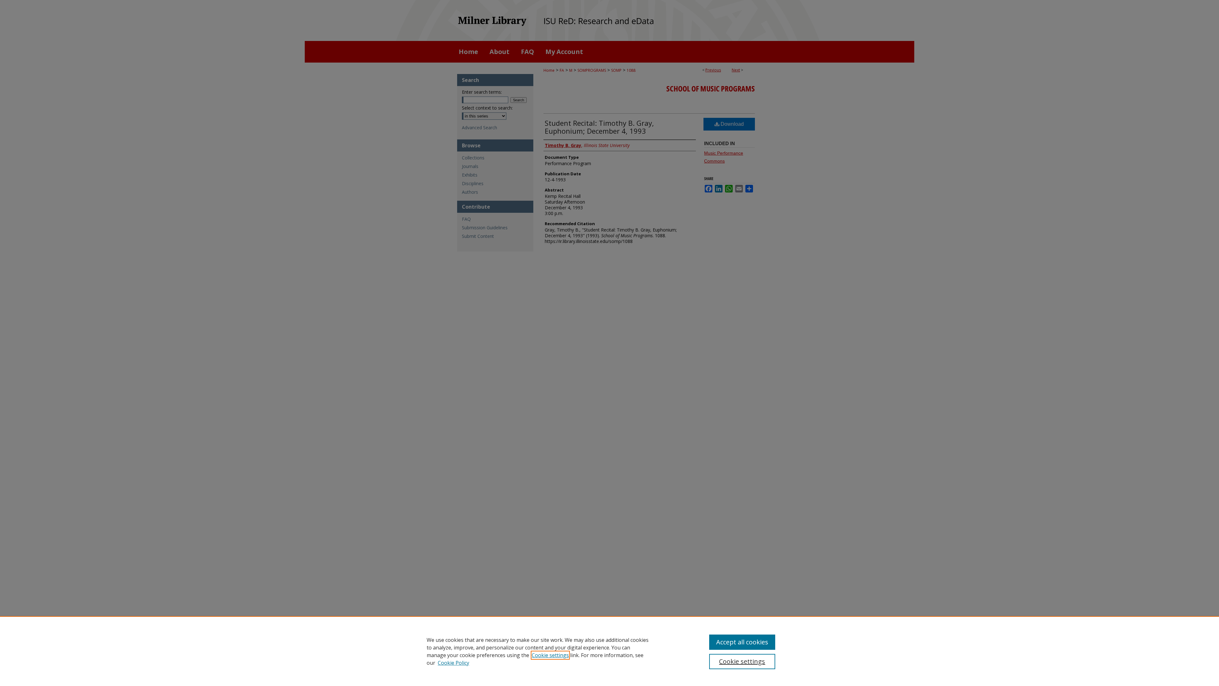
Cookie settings (550, 655)
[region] (609, 651)
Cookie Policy (453, 662)
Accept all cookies (742, 642)
